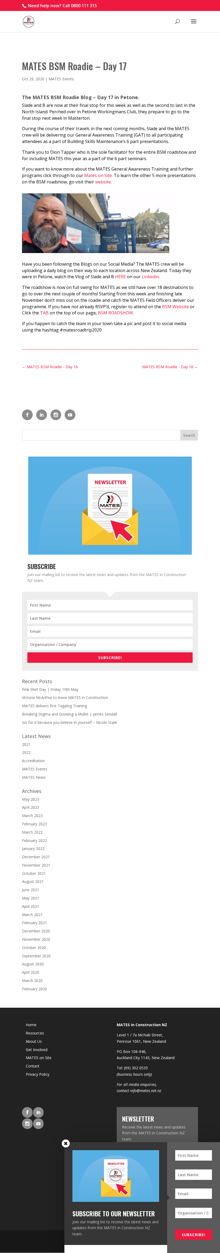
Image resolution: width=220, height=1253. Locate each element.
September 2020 (36, 955)
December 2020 (36, 931)
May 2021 (30, 898)
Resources (35, 1033)
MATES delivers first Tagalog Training (54, 705)
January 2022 (33, 848)
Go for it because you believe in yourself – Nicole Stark (69, 722)
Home (31, 1024)
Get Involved (36, 1049)
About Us (34, 1041)
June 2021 (30, 889)
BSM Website (175, 307)
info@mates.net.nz (145, 1090)
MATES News (34, 777)
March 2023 (32, 815)
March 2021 (32, 914)
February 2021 (34, 922)
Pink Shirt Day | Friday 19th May (50, 689)
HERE (121, 277)
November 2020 (36, 939)
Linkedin (150, 277)
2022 (26, 752)
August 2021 (33, 881)
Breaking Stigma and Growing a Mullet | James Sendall (69, 714)
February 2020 (34, 988)
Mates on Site (98, 175)
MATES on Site (39, 1057)
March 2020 (32, 980)
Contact (32, 1065)
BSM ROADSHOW (115, 313)
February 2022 (34, 840)
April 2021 (30, 906)
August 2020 (33, 963)
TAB (44, 313)
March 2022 (32, 832)
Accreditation (33, 760)
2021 (26, 744)
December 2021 (36, 856)
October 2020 (34, 947)
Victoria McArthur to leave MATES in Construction (65, 697)
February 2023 (34, 823)
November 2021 (36, 865)
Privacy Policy (37, 1074)
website (103, 182)
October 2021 (34, 873)
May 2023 (30, 799)
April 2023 (30, 807)
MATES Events (61, 78)
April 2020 (30, 972)
